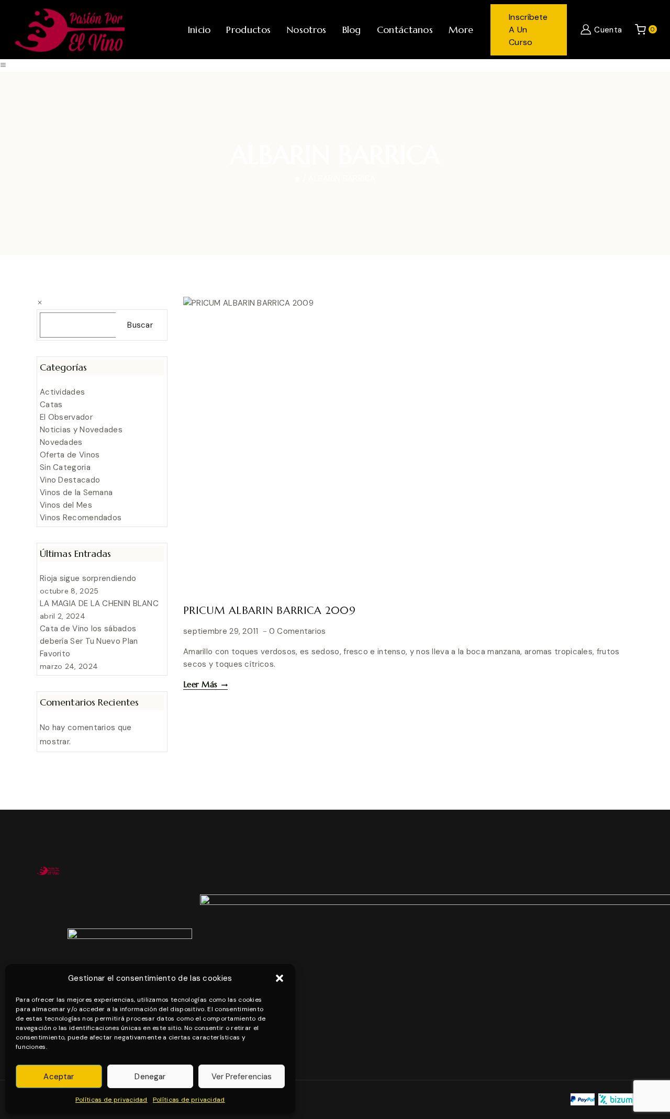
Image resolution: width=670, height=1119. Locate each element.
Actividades (62, 392)
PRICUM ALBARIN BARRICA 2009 (269, 610)
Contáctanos (405, 30)
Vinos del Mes (66, 505)
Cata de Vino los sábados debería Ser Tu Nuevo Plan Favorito (89, 641)
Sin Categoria (65, 467)
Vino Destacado (70, 480)
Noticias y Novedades (81, 429)
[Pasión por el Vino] (69, 29)
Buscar (140, 325)
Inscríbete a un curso (528, 30)
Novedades (61, 442)
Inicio (199, 30)
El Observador (66, 417)
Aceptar (58, 1076)
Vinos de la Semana (76, 492)
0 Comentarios (297, 631)
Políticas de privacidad (111, 1099)
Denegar (150, 1076)
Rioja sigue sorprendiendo (88, 578)
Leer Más (205, 684)
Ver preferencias (241, 1076)
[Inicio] (297, 178)
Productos (248, 30)
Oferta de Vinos (70, 455)
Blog (351, 30)
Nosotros (306, 30)
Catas (51, 404)
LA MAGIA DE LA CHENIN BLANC (99, 603)
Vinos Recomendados (80, 517)
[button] (279, 978)
